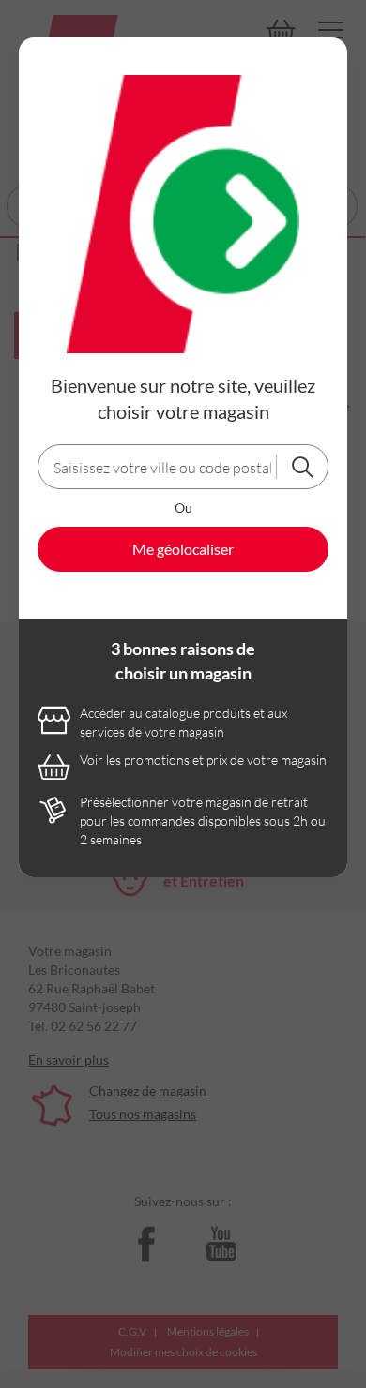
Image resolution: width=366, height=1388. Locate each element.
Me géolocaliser (183, 549)
